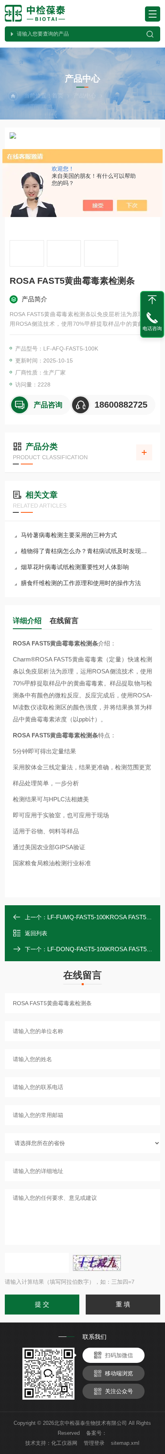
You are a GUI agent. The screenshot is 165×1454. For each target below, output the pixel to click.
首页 (57, 95)
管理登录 (94, 1443)
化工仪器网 (64, 1443)
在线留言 (64, 621)
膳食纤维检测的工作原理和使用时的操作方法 (81, 583)
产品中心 (85, 95)
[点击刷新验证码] (97, 1263)
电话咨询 (152, 328)
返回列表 (36, 933)
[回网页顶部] (152, 300)
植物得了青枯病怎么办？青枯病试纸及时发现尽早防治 (86, 551)
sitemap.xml (125, 1443)
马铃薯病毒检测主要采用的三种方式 (69, 535)
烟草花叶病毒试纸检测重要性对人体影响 (75, 567)
